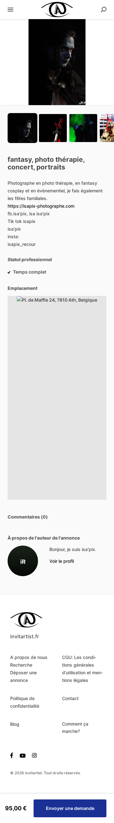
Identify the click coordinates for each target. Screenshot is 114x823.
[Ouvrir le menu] (10, 9)
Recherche (21, 665)
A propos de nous (29, 657)
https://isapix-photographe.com (41, 206)
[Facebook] (13, 755)
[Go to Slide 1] (22, 128)
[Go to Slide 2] (53, 128)
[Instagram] (33, 755)
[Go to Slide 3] (83, 128)
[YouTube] (22, 755)
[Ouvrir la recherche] (103, 9)
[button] (57, 62)
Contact (70, 698)
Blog (14, 724)
